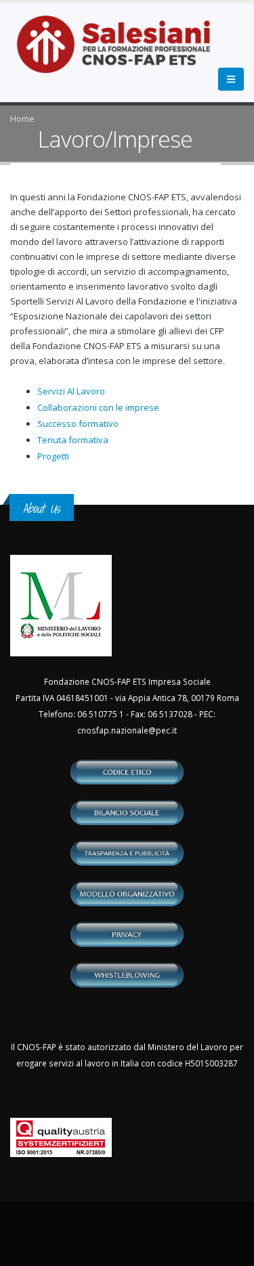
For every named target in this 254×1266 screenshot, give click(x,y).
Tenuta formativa (72, 440)
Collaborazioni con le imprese (98, 407)
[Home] (121, 51)
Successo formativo (78, 423)
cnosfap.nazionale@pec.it (127, 730)
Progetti (53, 456)
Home (22, 118)
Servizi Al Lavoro (71, 391)
